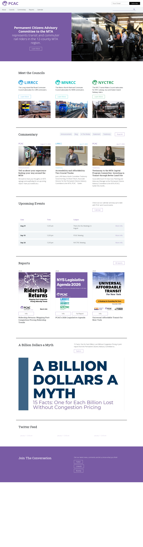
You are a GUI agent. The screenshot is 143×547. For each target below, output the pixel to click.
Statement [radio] (96, 134)
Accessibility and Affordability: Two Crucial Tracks (70, 171)
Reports (31, 10)
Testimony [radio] (106, 134)
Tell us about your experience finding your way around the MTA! (32, 173)
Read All (119, 134)
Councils (11, 10)
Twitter (78, 462)
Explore (78, 351)
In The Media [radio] (85, 134)
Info (26, 314)
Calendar (40, 10)
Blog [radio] (76, 134)
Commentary (22, 10)
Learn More (36, 49)
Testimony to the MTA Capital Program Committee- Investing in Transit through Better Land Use (108, 173)
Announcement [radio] (66, 134)
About (4, 10)
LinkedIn (79, 466)
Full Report (80, 314)
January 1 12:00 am (26, 436)
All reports (118, 263)
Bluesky (78, 471)
